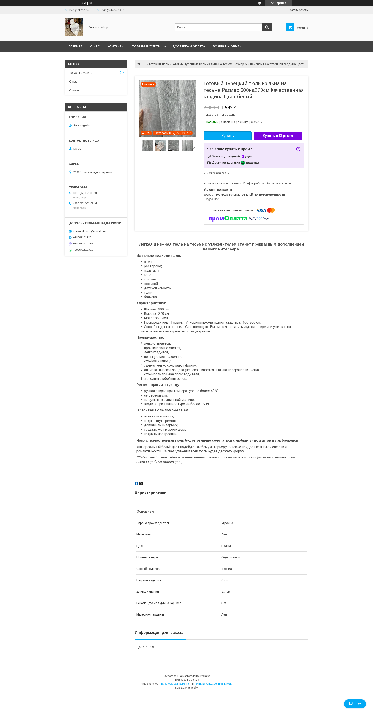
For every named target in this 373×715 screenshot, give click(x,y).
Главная (75, 46)
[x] (141, 484)
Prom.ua (205, 675)
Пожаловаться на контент (175, 683)
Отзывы (74, 90)
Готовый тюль (159, 64)
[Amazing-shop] (74, 35)
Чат (358, 704)
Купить (227, 136)
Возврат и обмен (227, 46)
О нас (95, 46)
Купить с (270, 136)
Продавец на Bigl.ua (186, 679)
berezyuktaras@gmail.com (90, 231)
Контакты (115, 46)
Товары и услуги (146, 46)
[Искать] (267, 27)
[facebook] (136, 484)
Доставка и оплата (188, 46)
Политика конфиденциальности (212, 683)
